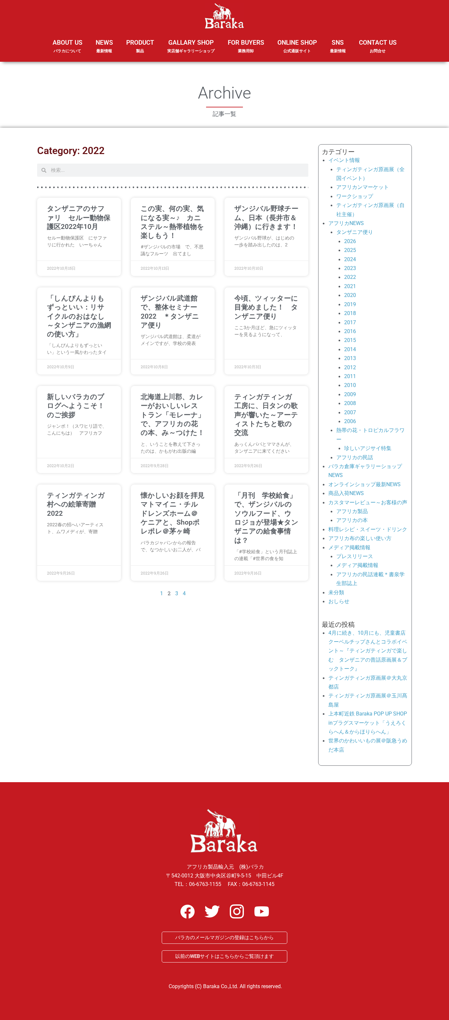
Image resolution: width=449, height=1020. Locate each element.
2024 (350, 259)
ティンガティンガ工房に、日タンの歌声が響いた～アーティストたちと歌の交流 (266, 415)
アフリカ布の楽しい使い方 (359, 538)
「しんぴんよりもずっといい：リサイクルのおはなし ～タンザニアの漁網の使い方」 (79, 316)
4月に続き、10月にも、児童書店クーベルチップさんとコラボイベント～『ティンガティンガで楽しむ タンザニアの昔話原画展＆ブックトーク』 (367, 651)
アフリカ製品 (352, 511)
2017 (350, 322)
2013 (350, 358)
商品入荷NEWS (346, 493)
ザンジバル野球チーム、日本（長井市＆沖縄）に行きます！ (266, 218)
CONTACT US (378, 46)
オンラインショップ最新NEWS (364, 484)
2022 (350, 277)
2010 (350, 385)
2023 (350, 268)
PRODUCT (140, 46)
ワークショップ (354, 196)
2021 (350, 286)
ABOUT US (68, 46)
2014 (350, 349)
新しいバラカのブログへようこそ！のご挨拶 (76, 406)
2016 (350, 331)
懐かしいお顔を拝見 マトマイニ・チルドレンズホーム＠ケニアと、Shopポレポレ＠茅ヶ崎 (176, 513)
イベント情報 (344, 160)
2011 (350, 376)
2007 (350, 412)
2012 (350, 367)
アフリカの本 (352, 520)
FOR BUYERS (246, 46)
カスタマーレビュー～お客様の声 (367, 502)
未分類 (336, 592)
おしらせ (338, 601)
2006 (350, 421)
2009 (350, 394)
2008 (350, 403)
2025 (350, 250)
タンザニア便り (354, 232)
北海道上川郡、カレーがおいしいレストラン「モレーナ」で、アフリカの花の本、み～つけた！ (173, 415)
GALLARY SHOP (191, 46)
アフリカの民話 (354, 457)
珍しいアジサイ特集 (367, 448)
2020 (350, 295)
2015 (350, 340)
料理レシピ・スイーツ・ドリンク (367, 529)
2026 (350, 241)
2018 (350, 313)
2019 (350, 304)
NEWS (104, 46)
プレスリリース (354, 556)
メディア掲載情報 (349, 547)
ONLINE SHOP (297, 46)
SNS (338, 46)
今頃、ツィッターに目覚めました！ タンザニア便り (266, 307)
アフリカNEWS (346, 223)
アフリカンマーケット (362, 187)
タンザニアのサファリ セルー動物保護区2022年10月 (78, 218)
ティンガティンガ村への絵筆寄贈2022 (76, 504)
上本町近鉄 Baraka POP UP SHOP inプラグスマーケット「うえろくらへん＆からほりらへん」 (367, 723)
